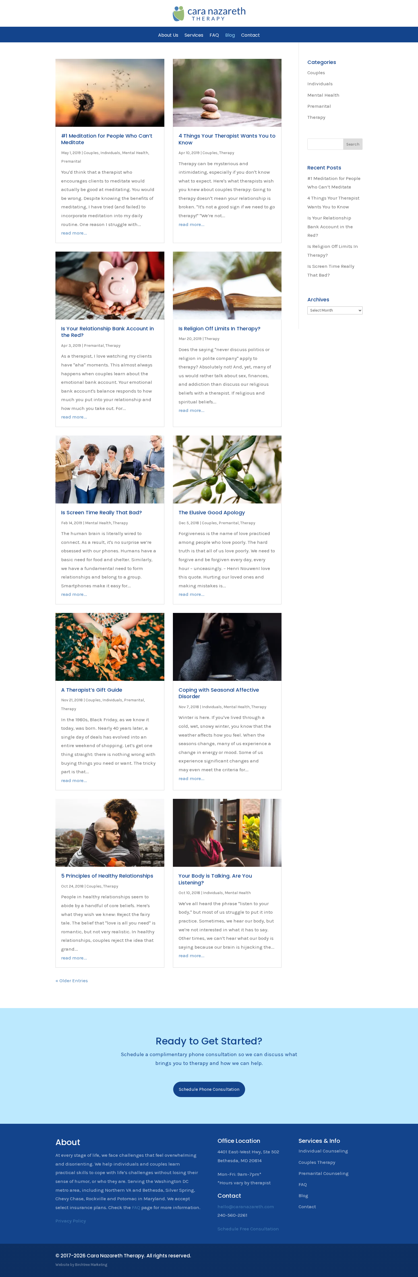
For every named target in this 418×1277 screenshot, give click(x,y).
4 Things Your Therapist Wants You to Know (227, 139)
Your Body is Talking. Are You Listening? (215, 879)
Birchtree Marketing (91, 1265)
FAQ (214, 35)
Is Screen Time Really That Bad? (101, 512)
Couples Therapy (317, 1162)
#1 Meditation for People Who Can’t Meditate (106, 139)
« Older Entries (71, 980)
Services (194, 35)
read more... (74, 233)
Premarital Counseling (324, 1173)
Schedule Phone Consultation (209, 1089)
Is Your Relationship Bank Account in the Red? (107, 332)
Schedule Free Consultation (248, 1229)
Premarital (71, 161)
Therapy (226, 152)
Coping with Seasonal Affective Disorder (219, 693)
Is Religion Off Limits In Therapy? (219, 328)
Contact (250, 35)
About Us (168, 35)
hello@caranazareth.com (246, 1206)
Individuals (110, 152)
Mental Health (135, 152)
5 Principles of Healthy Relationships (107, 875)
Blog (230, 35)
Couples (91, 152)
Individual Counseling (323, 1151)
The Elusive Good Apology (212, 512)
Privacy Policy (70, 1221)
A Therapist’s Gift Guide (91, 689)
